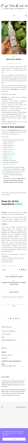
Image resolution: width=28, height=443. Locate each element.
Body (14, 56)
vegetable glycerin (10, 164)
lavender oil (10, 147)
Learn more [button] (5, 435)
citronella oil (10, 149)
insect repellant (12, 265)
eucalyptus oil (10, 153)
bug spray (4, 265)
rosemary (9, 158)
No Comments (18, 63)
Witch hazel (9, 143)
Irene (4, 269)
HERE (18, 204)
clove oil (9, 156)
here (14, 123)
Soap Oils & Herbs (14, 6)
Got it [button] (14, 439)
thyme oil (9, 151)
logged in (10, 297)
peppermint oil (11, 155)
